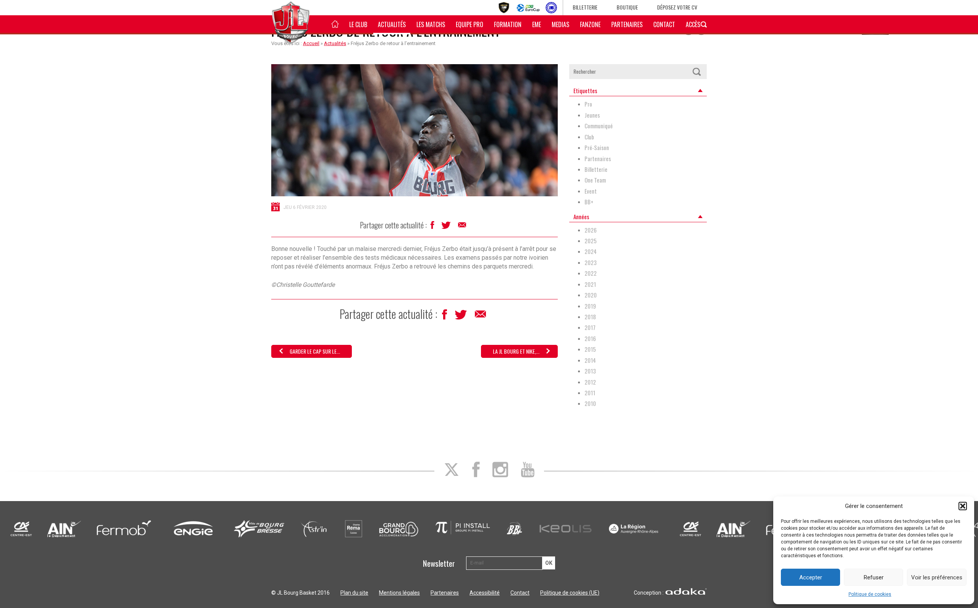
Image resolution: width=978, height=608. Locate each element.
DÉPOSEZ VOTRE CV (677, 7)
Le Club (358, 24)
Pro (588, 104)
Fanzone (590, 24)
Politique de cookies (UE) (569, 593)
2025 (591, 241)
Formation (507, 24)
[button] (963, 506)
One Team (595, 180)
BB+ (589, 202)
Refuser (874, 577)
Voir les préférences (936, 577)
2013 (590, 371)
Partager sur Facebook (433, 227)
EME (536, 24)
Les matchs (430, 24)
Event (591, 191)
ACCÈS (693, 24)
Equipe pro (469, 24)
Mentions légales (399, 593)
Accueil (311, 43)
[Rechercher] (696, 71)
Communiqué (599, 126)
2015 (590, 349)
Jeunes (592, 115)
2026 (591, 230)
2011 (590, 393)
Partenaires (627, 24)
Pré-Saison (597, 148)
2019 (590, 306)
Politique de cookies (869, 594)
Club (589, 137)
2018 (590, 317)
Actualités (392, 24)
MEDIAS (560, 24)
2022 (591, 273)
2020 (591, 295)
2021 (590, 284)
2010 (590, 403)
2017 (590, 327)
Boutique (627, 7)
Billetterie (585, 7)
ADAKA (686, 591)
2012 (590, 382)
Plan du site (354, 593)
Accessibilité (485, 593)
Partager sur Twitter (446, 227)
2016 (590, 339)
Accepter (810, 577)
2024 (591, 251)
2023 (591, 263)
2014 (590, 360)
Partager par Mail (463, 227)
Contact (664, 24)
